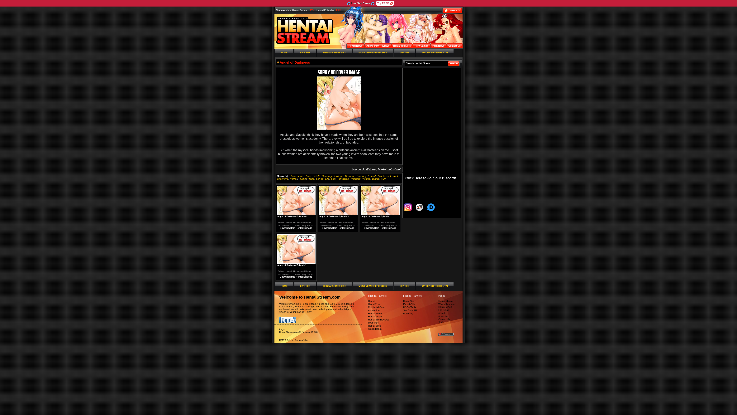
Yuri (383, 178)
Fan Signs (443, 310)
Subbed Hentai (285, 222)
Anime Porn (374, 310)
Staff (440, 322)
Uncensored (297, 176)
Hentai (371, 301)
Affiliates (442, 313)
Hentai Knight (375, 316)
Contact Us (444, 319)
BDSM (316, 176)
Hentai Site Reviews (378, 319)
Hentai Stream (375, 313)
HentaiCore (374, 304)
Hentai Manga (445, 301)
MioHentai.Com (376, 307)
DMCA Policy (286, 340)
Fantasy (361, 176)
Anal (308, 176)
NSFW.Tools (409, 307)
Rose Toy (408, 313)
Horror (293, 178)
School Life (322, 178)
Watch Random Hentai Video (446, 305)
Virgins (366, 178)
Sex (333, 178)
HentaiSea (408, 301)
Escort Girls (409, 304)
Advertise (443, 316)
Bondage (327, 176)
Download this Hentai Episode (296, 228)
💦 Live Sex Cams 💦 (360, 3)
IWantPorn (373, 322)
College (339, 176)
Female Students (378, 176)
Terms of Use (301, 340)
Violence (355, 178)
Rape (311, 178)
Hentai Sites (374, 326)
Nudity (302, 178)
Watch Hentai (375, 329)
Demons (350, 176)
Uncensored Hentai (302, 222)
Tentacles (343, 178)
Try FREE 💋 (385, 3)
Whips (375, 178)
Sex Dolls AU (410, 310)
